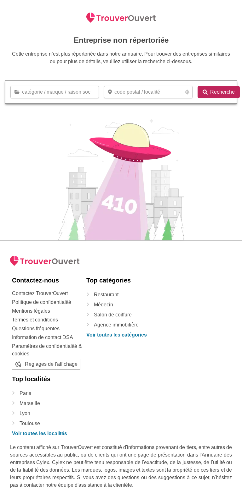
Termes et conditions (35, 319)
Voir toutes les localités (39, 433)
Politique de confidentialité (41, 302)
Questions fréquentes (36, 328)
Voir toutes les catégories (116, 334)
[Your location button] (187, 92)
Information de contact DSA (42, 337)
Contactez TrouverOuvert (40, 293)
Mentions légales (31, 311)
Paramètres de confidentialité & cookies (47, 349)
